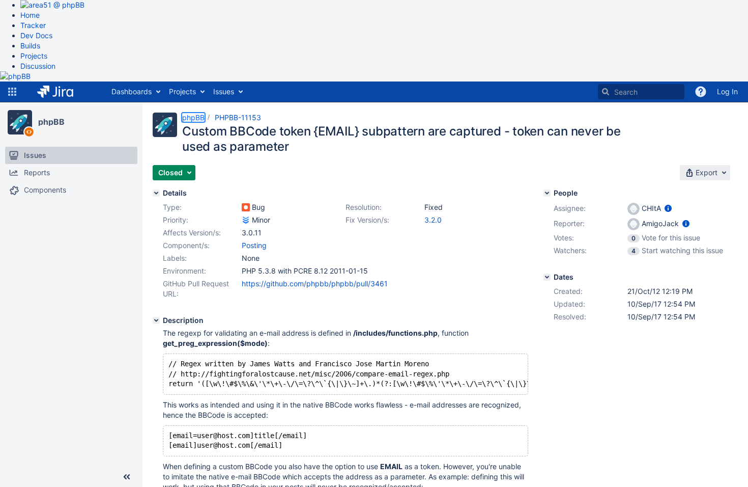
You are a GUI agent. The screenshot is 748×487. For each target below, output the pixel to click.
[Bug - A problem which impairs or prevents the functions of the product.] (246, 207)
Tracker (33, 25)
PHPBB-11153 (238, 117)
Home (30, 15)
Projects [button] (182, 91)
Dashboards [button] (131, 91)
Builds (30, 45)
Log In (727, 91)
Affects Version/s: (192, 232)
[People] (547, 193)
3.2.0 (433, 219)
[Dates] (547, 277)
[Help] (700, 92)
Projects (33, 55)
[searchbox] (641, 91)
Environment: (184, 270)
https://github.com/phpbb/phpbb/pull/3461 (315, 283)
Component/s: (186, 245)
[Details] (156, 193)
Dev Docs (36, 35)
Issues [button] (223, 91)
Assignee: (570, 208)
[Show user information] (668, 208)
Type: (172, 207)
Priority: (175, 219)
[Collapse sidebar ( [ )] (126, 476)
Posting (254, 245)
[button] (12, 92)
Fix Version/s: (367, 219)
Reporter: (569, 223)
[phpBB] (20, 122)
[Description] (156, 320)
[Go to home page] (63, 92)
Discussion (37, 66)
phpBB (51, 122)
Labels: (175, 258)
